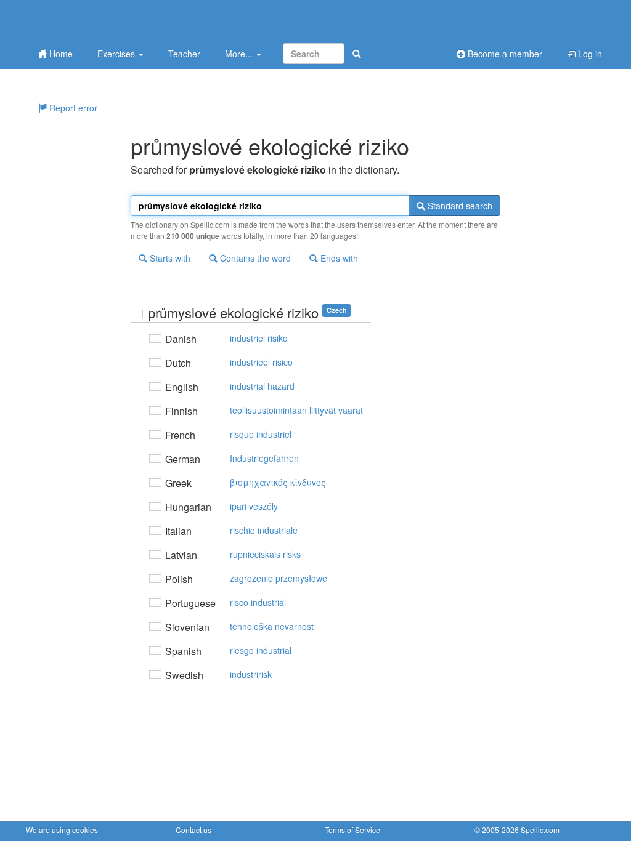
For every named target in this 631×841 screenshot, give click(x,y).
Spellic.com (540, 829)
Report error (72, 108)
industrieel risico (261, 362)
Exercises (117, 53)
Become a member (503, 53)
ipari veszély (254, 506)
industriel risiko (259, 338)
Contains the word (254, 258)
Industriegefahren (264, 458)
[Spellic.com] (90, 20)
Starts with (168, 258)
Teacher (184, 53)
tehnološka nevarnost (272, 626)
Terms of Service (352, 829)
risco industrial (258, 602)
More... (240, 53)
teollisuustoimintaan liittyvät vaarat (296, 410)
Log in (589, 53)
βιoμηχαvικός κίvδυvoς (278, 482)
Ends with (338, 258)
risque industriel (260, 434)
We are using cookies (62, 829)
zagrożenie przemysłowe (278, 578)
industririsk (251, 674)
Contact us (193, 829)
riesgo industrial (260, 650)
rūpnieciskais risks (265, 554)
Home (60, 53)
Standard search (458, 205)
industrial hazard (262, 386)
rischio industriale (264, 530)
